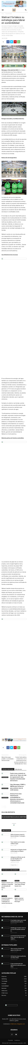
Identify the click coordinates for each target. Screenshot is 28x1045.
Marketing (4, 880)
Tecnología (4, 896)
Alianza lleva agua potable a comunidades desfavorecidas (8, 758)
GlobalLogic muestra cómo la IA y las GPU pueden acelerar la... (18, 929)
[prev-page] (3, 807)
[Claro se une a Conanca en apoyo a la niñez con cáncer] (5, 950)
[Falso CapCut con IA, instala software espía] (5, 844)
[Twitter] (11, 41)
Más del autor (18, 769)
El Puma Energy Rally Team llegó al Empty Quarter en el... (20, 884)
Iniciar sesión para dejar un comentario (14, 817)
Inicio (3, 13)
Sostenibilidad (8, 13)
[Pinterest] (15, 41)
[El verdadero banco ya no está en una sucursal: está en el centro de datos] (5, 922)
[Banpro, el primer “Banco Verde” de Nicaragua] (21, 893)
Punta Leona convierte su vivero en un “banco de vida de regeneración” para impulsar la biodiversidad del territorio (18, 777)
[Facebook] (8, 41)
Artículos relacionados (7, 769)
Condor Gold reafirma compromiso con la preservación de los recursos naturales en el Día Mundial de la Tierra (20, 760)
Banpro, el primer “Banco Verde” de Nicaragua (19, 900)
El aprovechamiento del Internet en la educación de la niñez (18, 965)
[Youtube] (16, 1034)
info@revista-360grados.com (17, 1024)
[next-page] (5, 807)
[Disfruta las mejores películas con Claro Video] (5, 958)
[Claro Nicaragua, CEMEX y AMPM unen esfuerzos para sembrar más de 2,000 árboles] (5, 786)
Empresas (17, 880)
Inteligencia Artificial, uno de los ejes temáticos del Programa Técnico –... (18, 859)
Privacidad (10, 1040)
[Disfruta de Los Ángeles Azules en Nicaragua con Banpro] (5, 851)
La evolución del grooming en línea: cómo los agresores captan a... (18, 937)
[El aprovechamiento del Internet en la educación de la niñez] (5, 965)
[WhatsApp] (18, 41)
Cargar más (13, 865)
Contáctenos (17, 1040)
